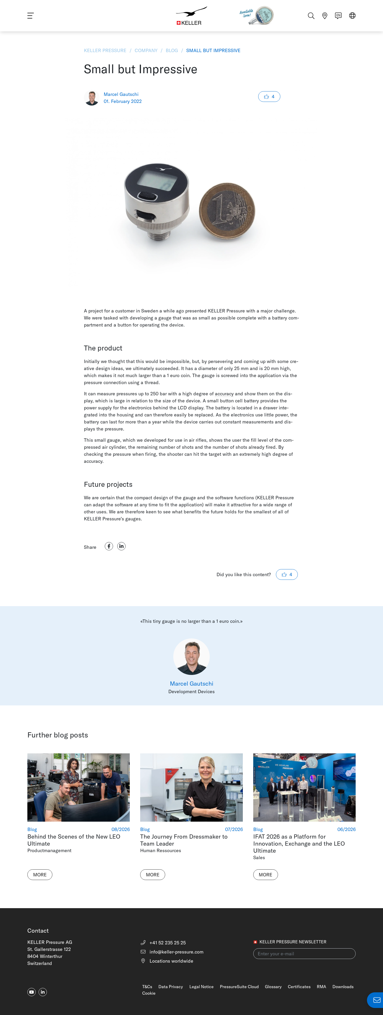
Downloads (343, 986)
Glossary (273, 986)
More (40, 875)
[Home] (191, 15)
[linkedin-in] (43, 992)
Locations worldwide (170, 961)
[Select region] (352, 16)
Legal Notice (201, 986)
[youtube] (31, 992)
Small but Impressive (212, 50)
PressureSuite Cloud (239, 986)
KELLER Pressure (106, 50)
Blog (171, 50)
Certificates (299, 986)
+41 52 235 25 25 (167, 943)
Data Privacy (170, 986)
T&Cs (147, 986)
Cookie (149, 993)
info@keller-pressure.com (175, 952)
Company (146, 50)
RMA (321, 986)
